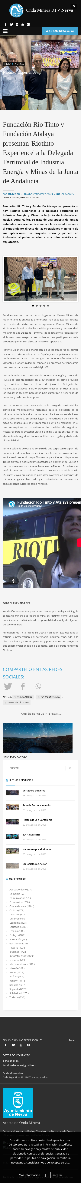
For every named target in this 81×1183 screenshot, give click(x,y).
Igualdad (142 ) (17, 951)
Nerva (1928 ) (16, 972)
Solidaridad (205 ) (19, 993)
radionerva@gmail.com (23, 1065)
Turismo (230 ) (17, 997)
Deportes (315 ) (17, 914)
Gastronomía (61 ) (19, 943)
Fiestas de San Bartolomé (37, 819)
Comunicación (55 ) (20, 898)
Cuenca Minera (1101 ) (21, 906)
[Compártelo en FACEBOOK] (23, 686)
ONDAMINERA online (61, 31)
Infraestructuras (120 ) (21, 956)
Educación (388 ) (18, 926)
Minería (24, 197)
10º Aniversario (31, 834)
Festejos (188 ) (17, 935)
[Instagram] (17, 24)
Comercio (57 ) (17, 893)
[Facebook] (5, 24)
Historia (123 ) (17, 947)
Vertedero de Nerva (34, 790)
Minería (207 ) (16, 968)
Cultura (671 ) (16, 910)
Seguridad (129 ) (18, 989)
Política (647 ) (16, 976)
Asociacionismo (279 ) (21, 889)
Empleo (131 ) (16, 931)
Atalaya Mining (24, 697)
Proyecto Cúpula (15, 756)
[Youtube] (22, 24)
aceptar (57, 1175)
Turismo (34, 197)
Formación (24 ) (18, 939)
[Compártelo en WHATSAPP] (39, 686)
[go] (70, 768)
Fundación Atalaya (50, 697)
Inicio (7, 63)
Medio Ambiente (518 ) (22, 964)
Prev (9, 279)
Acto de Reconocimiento (36, 805)
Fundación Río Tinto (18, 702)
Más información (29, 1175)
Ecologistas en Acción (35, 864)
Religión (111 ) (17, 980)
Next (72, 279)
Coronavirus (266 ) (19, 902)
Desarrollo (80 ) (17, 918)
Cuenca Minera (11, 197)
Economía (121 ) (18, 922)
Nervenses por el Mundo (37, 849)
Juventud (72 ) (17, 960)
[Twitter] (11, 24)
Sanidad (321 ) (17, 985)
